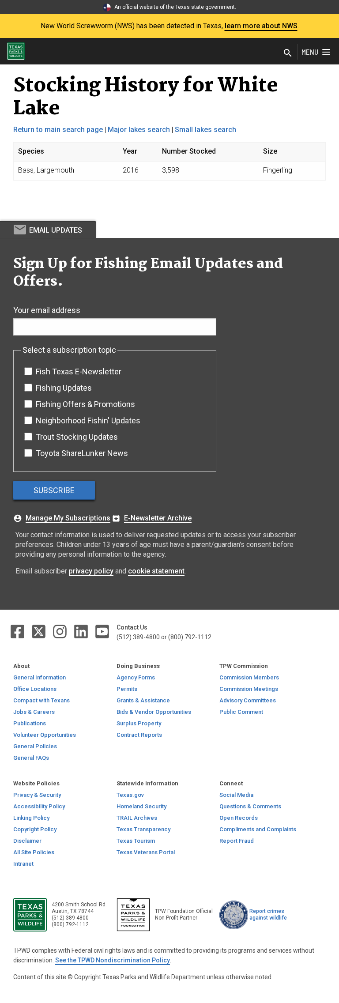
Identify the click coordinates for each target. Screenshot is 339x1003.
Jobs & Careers (34, 712)
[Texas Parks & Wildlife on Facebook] (18, 631)
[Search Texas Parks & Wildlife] (287, 54)
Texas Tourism (136, 840)
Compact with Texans (41, 700)
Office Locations (34, 689)
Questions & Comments (250, 806)
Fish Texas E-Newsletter (78, 371)
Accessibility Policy (39, 806)
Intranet (23, 863)
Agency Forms (136, 677)
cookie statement (156, 571)
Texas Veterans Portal (146, 852)
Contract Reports (139, 735)
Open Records (238, 817)
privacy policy (91, 571)
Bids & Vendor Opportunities (154, 712)
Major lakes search (139, 129)
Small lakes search (205, 129)
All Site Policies (33, 852)
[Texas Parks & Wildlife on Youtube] (102, 631)
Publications (29, 723)
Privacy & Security (37, 795)
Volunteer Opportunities (44, 735)
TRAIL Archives (137, 817)
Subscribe (54, 490)
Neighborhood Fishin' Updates (88, 420)
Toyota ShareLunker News (82, 453)
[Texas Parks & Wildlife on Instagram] (60, 631)
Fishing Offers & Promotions (85, 404)
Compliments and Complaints (257, 829)
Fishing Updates (64, 387)
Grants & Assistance (143, 700)
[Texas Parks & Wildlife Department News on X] (39, 631)
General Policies (35, 746)
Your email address (46, 310)
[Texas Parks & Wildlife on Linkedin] (81, 631)
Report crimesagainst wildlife (268, 914)
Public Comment (241, 712)
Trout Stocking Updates (77, 436)
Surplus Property (139, 723)
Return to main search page (58, 129)
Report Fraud (236, 840)
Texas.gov (130, 795)
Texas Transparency (143, 829)
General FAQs (31, 757)
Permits (127, 689)
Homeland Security (141, 806)
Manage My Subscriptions (68, 518)
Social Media (236, 795)
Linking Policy (31, 817)
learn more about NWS (261, 26)
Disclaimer (27, 840)
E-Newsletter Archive (158, 518)
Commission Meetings (248, 689)
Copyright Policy (34, 829)
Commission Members (249, 677)
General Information (39, 677)
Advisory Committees (247, 700)
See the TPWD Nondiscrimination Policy (112, 960)
